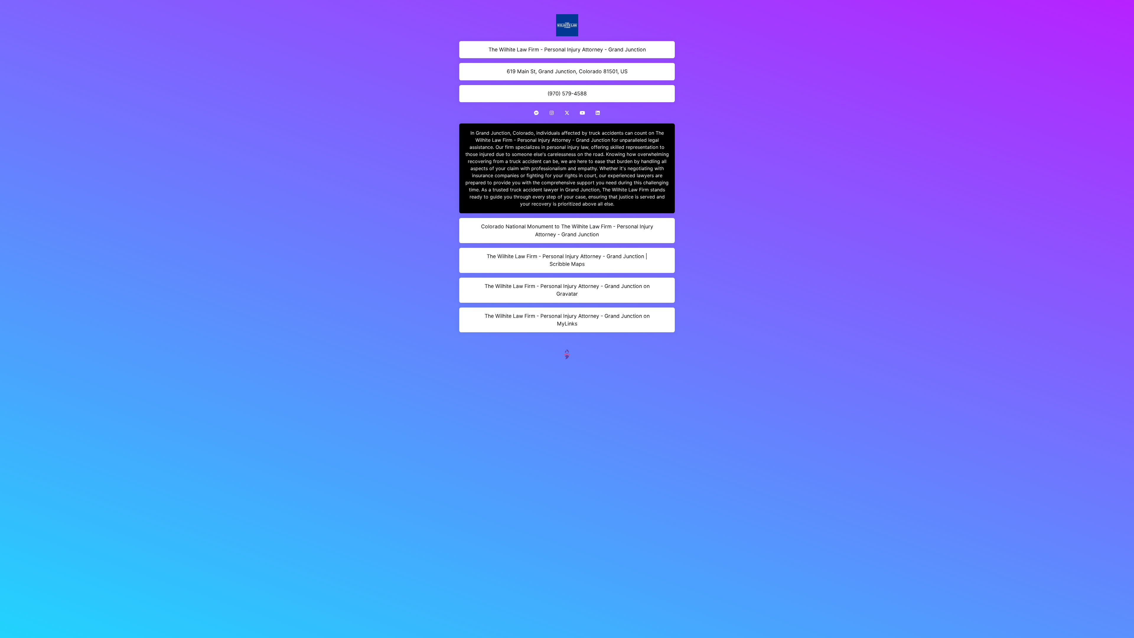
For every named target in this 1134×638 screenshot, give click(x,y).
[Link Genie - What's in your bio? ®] (567, 353)
